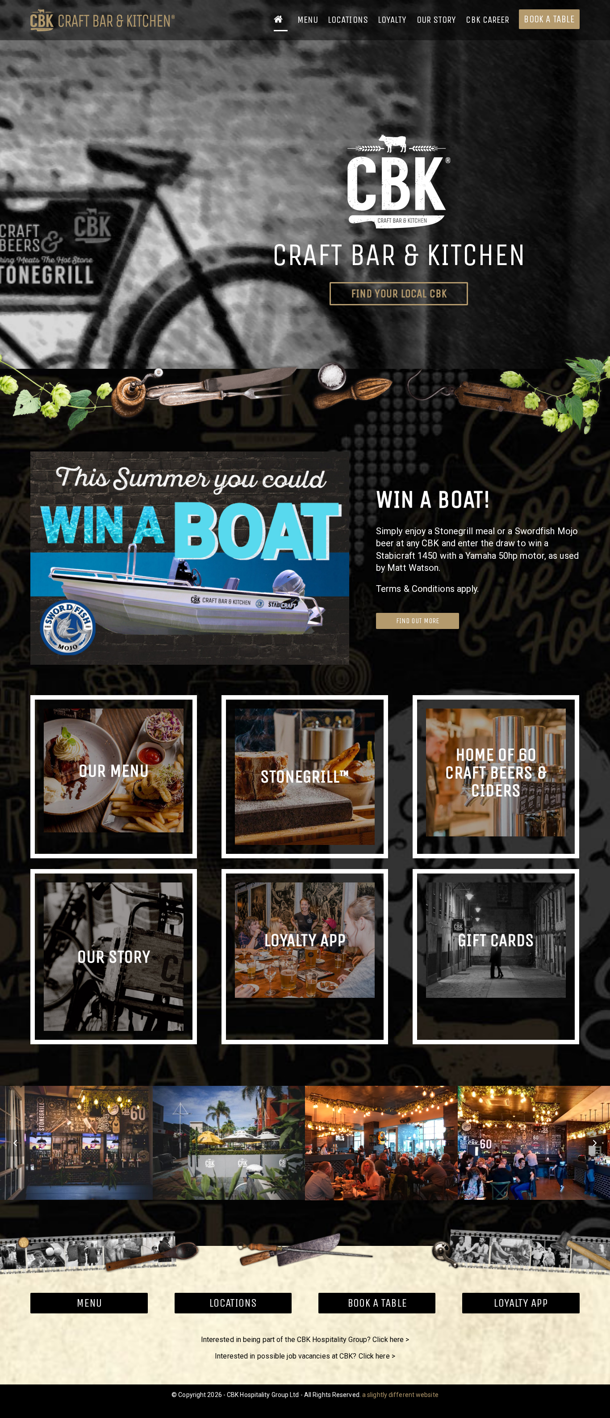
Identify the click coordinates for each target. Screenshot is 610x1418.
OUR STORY (113, 956)
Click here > (390, 1339)
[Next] (594, 1143)
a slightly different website (400, 1394)
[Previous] (16, 1143)
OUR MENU (114, 770)
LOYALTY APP (305, 940)
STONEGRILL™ (305, 776)
